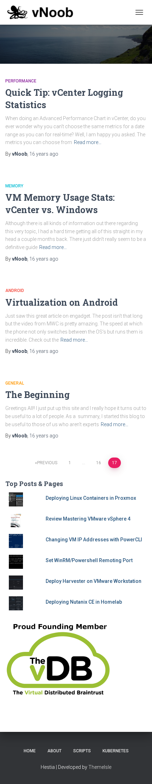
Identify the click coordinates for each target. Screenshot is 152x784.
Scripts (82, 750)
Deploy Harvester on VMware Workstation (93, 581)
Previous (47, 462)
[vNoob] (42, 12)
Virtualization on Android (61, 302)
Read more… (87, 142)
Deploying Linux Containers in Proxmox (91, 498)
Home (30, 750)
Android (14, 290)
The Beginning (37, 394)
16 (98, 462)
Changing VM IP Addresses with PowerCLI (94, 539)
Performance (20, 81)
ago (43, 154)
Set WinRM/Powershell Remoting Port (89, 560)
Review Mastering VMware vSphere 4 (88, 519)
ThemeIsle (99, 767)
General (14, 383)
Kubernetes (116, 750)
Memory (14, 185)
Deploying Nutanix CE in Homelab (84, 602)
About (54, 750)
